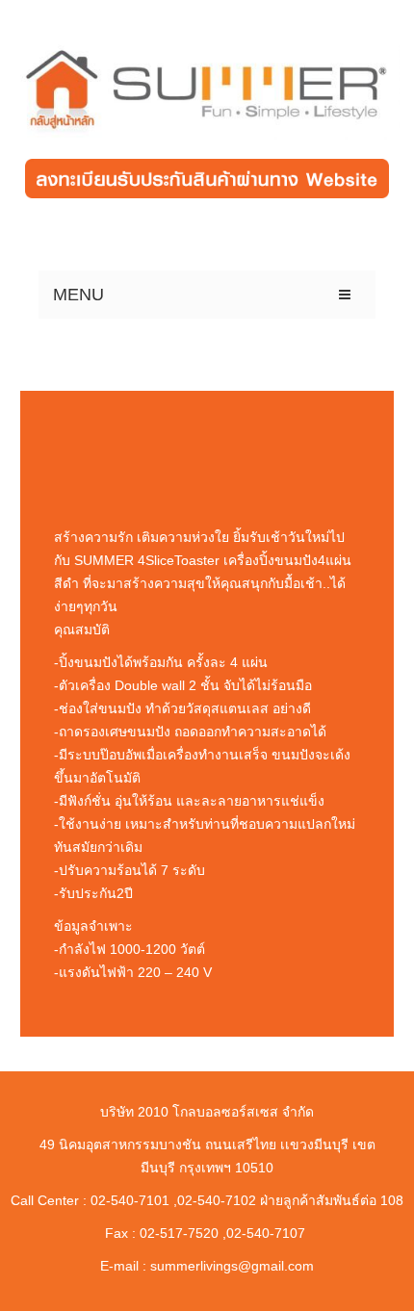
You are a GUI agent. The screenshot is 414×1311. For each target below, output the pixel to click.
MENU (78, 294)
